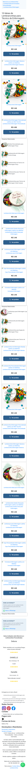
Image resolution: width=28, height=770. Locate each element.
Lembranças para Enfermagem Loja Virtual (17, 312)
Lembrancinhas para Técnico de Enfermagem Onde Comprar (16, 182)
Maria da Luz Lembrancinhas (10, 1)
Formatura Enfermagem (14, 291)
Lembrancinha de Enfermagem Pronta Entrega (16, 154)
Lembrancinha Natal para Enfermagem (14, 213)
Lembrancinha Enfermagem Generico (14, 64)
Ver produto (15, 54)
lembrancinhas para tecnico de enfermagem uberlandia (14, 698)
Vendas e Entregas (7, 731)
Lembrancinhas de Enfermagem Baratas (14, 350)
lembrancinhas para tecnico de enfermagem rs (14, 700)
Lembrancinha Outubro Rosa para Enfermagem (14, 233)
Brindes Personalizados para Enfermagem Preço (15, 145)
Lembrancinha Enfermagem (14, 45)
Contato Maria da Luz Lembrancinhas (13, 714)
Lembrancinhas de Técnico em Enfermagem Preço (16, 163)
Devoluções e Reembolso (8, 729)
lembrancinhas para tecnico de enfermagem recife (14, 702)
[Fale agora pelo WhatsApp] (23, 765)
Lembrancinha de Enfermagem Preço (16, 321)
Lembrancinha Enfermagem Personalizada (14, 123)
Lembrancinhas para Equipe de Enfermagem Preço (16, 331)
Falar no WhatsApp (10, 610)
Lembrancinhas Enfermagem (11, 7)
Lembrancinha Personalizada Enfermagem (14, 369)
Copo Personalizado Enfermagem (14, 272)
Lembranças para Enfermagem (14, 253)
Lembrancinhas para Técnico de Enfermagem (16, 172)
